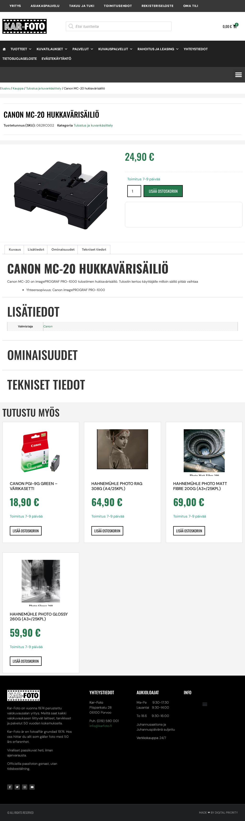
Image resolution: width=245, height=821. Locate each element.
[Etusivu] (4, 49)
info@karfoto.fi (100, 726)
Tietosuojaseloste (19, 58)
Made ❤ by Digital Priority (218, 813)
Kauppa (18, 88)
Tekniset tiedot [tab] (94, 249)
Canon (47, 326)
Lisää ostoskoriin (163, 191)
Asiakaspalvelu (45, 6)
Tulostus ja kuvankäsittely (43, 88)
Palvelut (80, 49)
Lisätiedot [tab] (36, 249)
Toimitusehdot (118, 6)
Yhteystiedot (196, 49)
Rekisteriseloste (158, 6)
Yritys (15, 6)
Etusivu (5, 88)
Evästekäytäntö (56, 58)
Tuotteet (19, 49)
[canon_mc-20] (61, 196)
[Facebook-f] (9, 787)
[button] (238, 74)
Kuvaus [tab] (15, 249)
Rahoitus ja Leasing (156, 49)
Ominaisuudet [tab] (63, 249)
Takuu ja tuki (81, 6)
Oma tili (190, 6)
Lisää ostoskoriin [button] (26, 530)
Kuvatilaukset (50, 49)
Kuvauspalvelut (113, 49)
